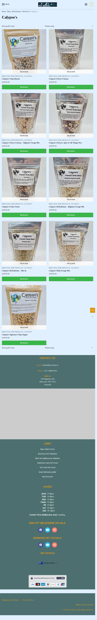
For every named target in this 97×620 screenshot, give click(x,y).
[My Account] (86, 4)
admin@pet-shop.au (50, 365)
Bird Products (16, 11)
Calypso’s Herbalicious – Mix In (14, 271)
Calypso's (28, 76)
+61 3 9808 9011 (50, 371)
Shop (9, 11)
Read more (24, 87)
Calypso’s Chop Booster (11, 79)
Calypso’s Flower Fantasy (58, 79)
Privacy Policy (28, 600)
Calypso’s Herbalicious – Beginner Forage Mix (66, 207)
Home (4, 11)
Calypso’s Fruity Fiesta (11, 207)
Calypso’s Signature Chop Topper (15, 335)
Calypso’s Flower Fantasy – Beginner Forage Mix (21, 143)
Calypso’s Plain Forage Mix (59, 271)
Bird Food (26, 11)
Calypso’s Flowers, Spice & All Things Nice (65, 143)
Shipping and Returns (10, 600)
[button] (91, 4)
